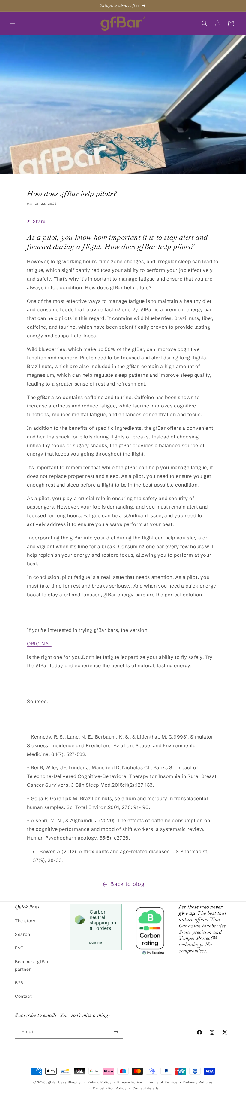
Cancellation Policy (110, 1088)
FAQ (19, 948)
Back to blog (127, 883)
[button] (12, 23)
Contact (23, 996)
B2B (19, 982)
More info (95, 942)
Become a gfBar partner (32, 965)
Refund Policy (99, 1082)
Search (22, 934)
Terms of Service (163, 1082)
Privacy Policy (129, 1082)
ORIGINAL (39, 644)
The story (25, 920)
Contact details (146, 1088)
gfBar (52, 1082)
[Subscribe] (116, 1032)
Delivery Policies (198, 1082)
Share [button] (39, 221)
